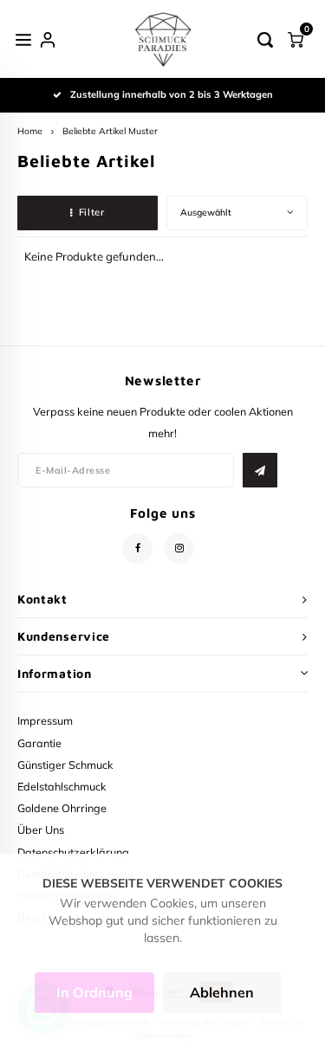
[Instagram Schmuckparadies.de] (179, 548)
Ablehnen (222, 992)
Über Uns (40, 829)
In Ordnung (94, 992)
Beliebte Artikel (94, 131)
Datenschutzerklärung (73, 852)
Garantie (39, 743)
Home (29, 131)
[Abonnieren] (260, 470)
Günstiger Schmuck (65, 764)
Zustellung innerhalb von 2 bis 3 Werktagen (171, 94)
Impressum (45, 720)
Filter (91, 212)
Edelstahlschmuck (62, 786)
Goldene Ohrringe (62, 808)
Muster (143, 131)
